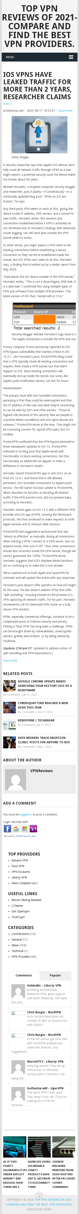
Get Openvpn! (21, 911)
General (16, 939)
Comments (24, 975)
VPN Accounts (21, 871)
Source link (66, 110)
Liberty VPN (19, 877)
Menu (10, 57)
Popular (55, 975)
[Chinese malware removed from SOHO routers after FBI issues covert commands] (63, 1147)
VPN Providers (21, 956)
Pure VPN (18, 866)
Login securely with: (16, 822)
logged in (26, 814)
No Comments (11, 694)
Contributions (20, 934)
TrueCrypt (18, 917)
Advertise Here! (39, 1209)
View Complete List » (25, 883)
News (6, 103)
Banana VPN (20, 860)
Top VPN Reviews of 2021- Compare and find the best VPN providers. (39, 26)
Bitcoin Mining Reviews (26, 900)
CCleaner (17, 905)
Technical (17, 951)
